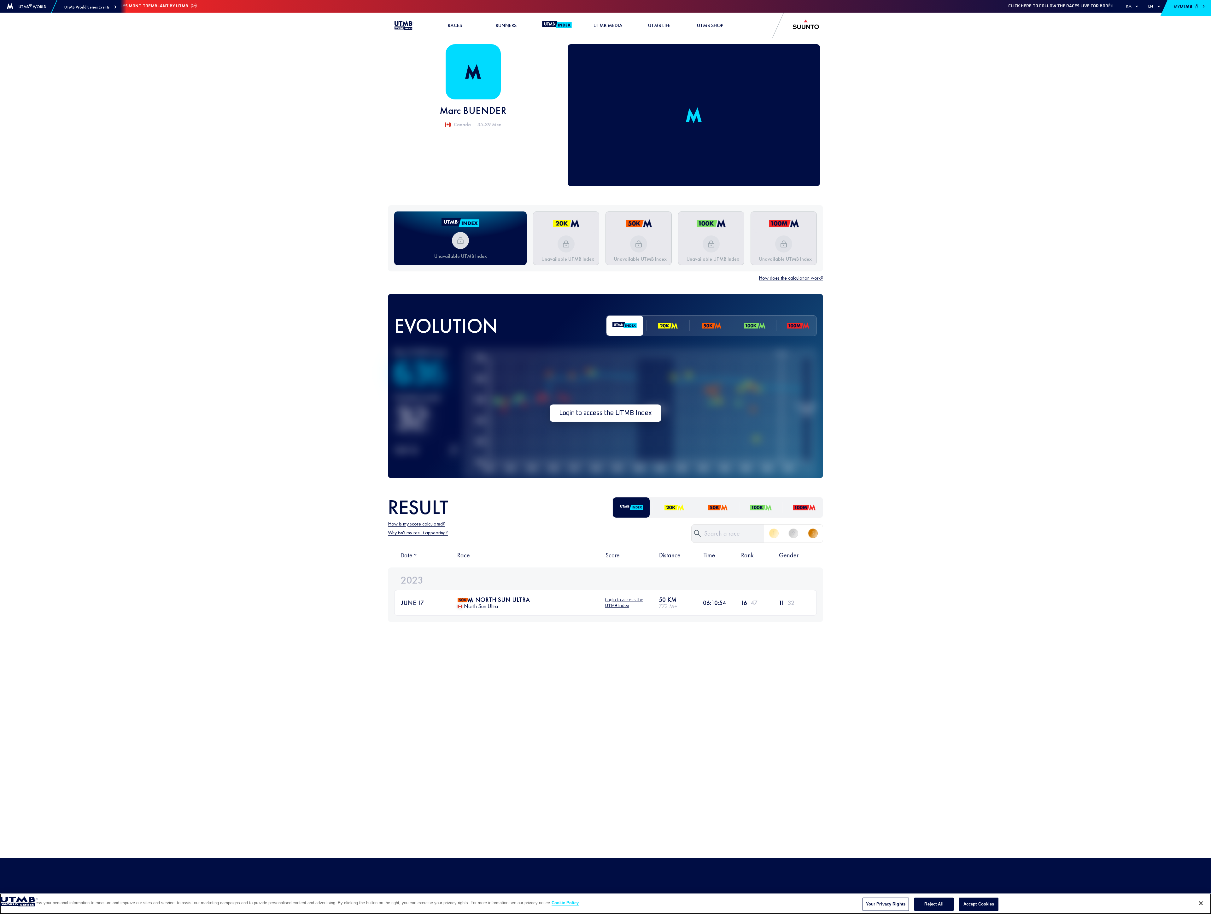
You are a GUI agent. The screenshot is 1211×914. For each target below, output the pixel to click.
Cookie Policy (565, 902)
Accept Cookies (978, 904)
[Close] (1201, 903)
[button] (90, 7)
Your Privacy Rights (885, 904)
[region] (605, 903)
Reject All (933, 904)
